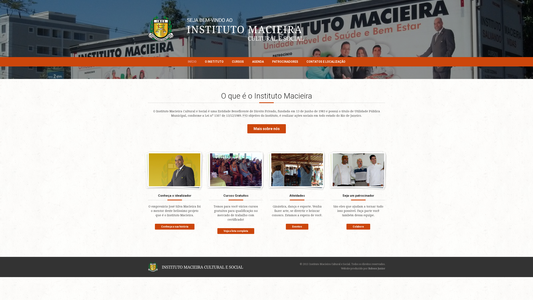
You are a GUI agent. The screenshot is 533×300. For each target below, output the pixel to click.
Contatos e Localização (325, 61)
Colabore (358, 226)
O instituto (214, 61)
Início (192, 61)
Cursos (238, 61)
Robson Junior (376, 268)
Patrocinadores (285, 61)
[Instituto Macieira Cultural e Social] (226, 28)
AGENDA (258, 61)
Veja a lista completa (236, 231)
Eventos (297, 226)
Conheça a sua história (174, 226)
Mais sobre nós (267, 128)
